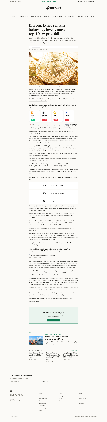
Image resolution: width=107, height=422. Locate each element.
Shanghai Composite (56, 263)
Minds (80, 393)
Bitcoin (33, 115)
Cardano (67, 115)
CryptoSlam (32, 217)
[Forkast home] (53, 8)
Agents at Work (57, 16)
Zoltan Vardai (36, 47)
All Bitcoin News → (72, 350)
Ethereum (44, 115)
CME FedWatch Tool (57, 282)
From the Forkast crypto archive (38, 49)
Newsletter (81, 403)
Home (30, 22)
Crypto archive (62, 400)
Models (14, 16)
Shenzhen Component (42, 263)
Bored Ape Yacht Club (54, 223)
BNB (55, 115)
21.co (44, 140)
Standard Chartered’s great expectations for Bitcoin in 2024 (56, 298)
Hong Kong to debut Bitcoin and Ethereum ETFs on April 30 (70, 355)
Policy (93, 16)
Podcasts (80, 1)
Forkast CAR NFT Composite (56, 243)
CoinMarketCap (72, 171)
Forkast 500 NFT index (37, 206)
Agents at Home (69, 16)
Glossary (61, 396)
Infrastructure (24, 16)
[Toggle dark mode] (96, 2)
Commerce (47, 16)
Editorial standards (83, 396)
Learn (85, 1)
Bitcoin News (36, 22)
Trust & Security (82, 16)
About (80, 400)
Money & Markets (36, 16)
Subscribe (91, 1)
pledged (55, 265)
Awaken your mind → (53, 320)
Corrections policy (83, 398)
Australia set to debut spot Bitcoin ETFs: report (36, 355)
